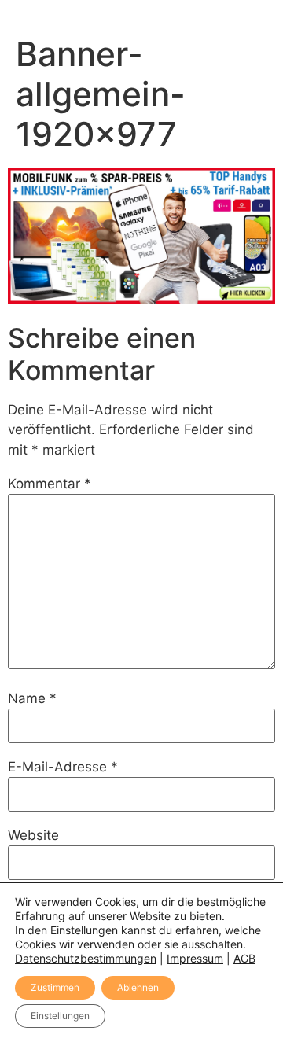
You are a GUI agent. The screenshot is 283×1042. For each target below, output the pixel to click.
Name (32, 698)
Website (33, 835)
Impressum (195, 958)
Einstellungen (60, 1016)
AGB (244, 958)
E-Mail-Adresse (63, 767)
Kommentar (49, 484)
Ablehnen (138, 987)
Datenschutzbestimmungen (85, 958)
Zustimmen (55, 987)
